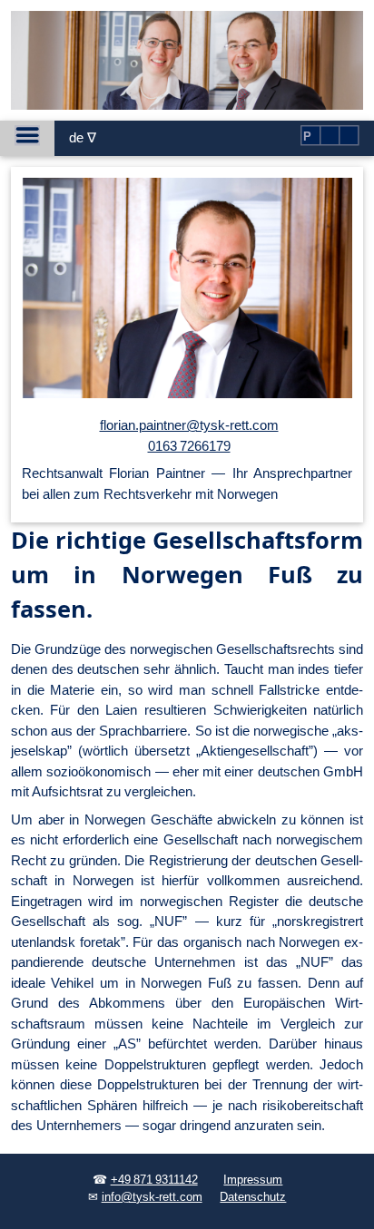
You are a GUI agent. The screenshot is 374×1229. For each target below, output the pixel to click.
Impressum (252, 1180)
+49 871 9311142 (154, 1180)
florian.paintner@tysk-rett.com (189, 425)
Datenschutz (253, 1197)
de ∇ (82, 137)
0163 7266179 (189, 446)
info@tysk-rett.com (152, 1197)
